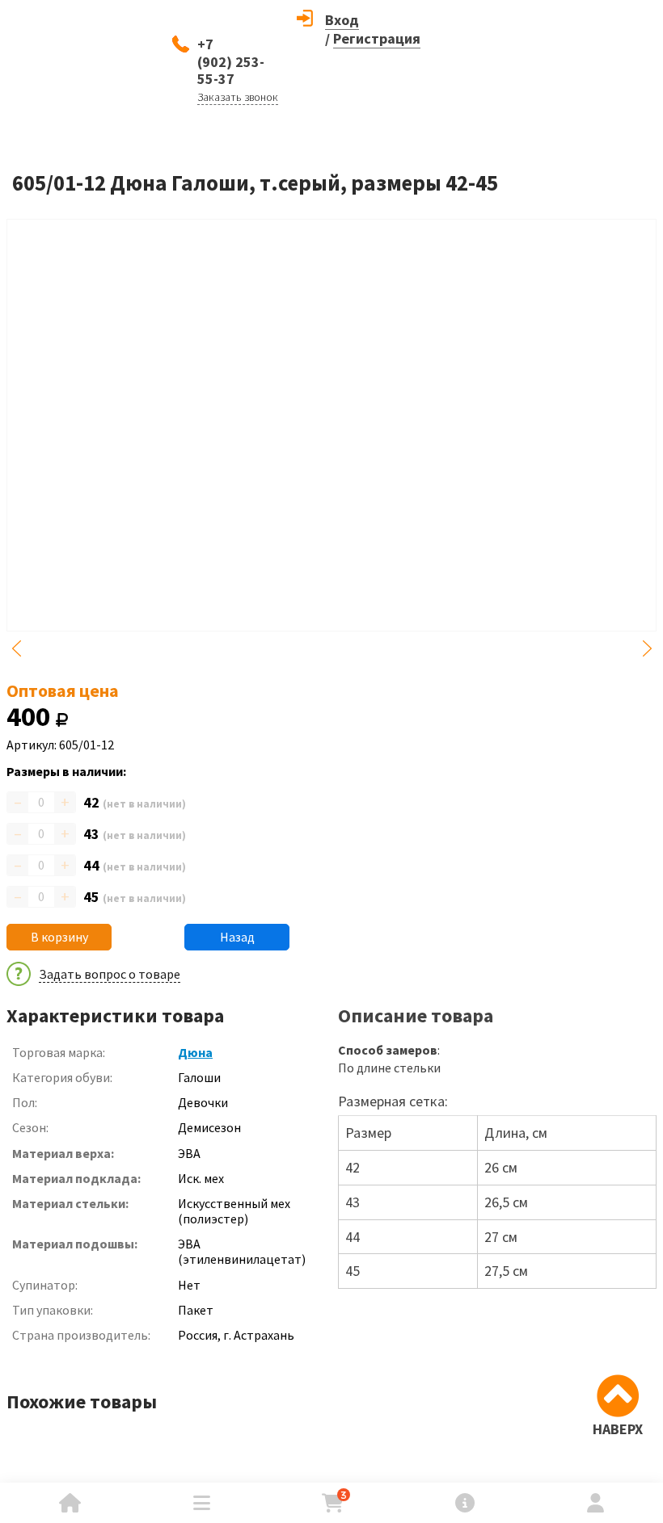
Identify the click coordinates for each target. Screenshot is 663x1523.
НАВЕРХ (618, 1429)
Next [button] (647, 648)
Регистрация (376, 38)
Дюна (195, 1052)
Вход (342, 19)
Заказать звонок (237, 97)
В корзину (59, 937)
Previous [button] (16, 648)
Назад (237, 937)
